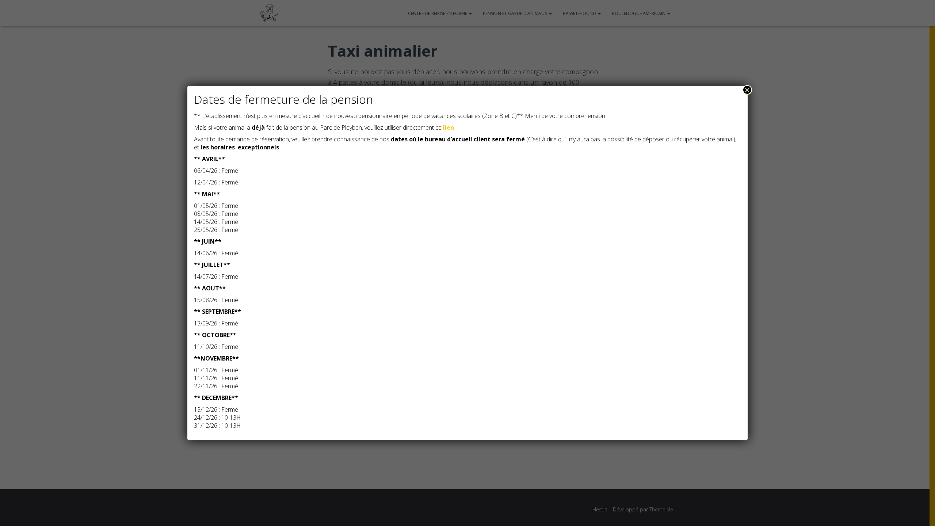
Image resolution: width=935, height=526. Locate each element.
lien (448, 127)
